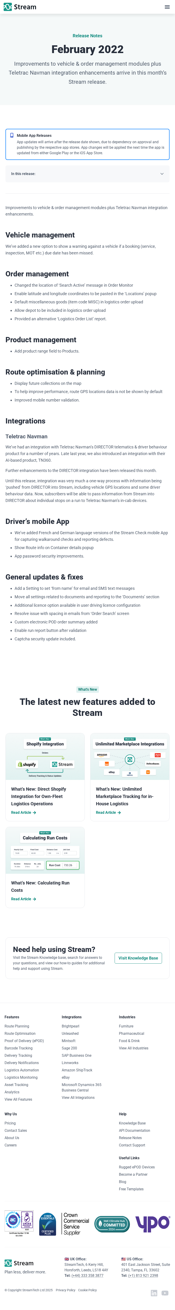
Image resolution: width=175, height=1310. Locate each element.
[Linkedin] (154, 1293)
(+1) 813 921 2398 (143, 1275)
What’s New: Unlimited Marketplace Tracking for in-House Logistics (125, 796)
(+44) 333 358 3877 (87, 1275)
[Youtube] (165, 1293)
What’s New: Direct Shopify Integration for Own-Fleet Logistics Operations (38, 796)
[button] (167, 7)
